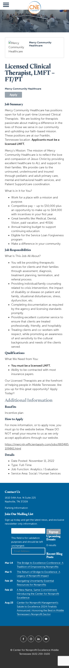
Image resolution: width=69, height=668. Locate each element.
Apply (13, 95)
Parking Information (16, 507)
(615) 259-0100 (41, 653)
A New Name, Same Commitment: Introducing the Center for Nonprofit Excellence (38, 593)
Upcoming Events (53, 537)
